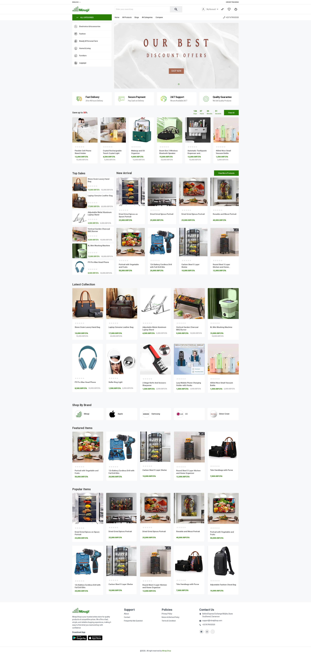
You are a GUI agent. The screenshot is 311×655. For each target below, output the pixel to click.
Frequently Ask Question (133, 621)
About (126, 614)
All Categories (87, 17)
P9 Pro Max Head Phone (98, 262)
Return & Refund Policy (170, 617)
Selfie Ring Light (115, 382)
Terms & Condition (169, 621)
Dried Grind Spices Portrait (161, 214)
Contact (127, 617)
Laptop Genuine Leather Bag (100, 196)
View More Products (226, 173)
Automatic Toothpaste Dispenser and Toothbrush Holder (197, 153)
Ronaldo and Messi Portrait (224, 214)
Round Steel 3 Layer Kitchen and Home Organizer (221, 267)
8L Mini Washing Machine (99, 245)
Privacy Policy (167, 614)
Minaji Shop (166, 651)
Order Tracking (232, 2)
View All (231, 113)
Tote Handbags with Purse (187, 470)
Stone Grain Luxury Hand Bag (87, 327)
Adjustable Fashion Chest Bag (223, 470)
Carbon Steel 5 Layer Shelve (121, 470)
